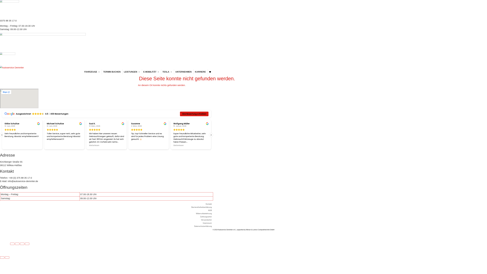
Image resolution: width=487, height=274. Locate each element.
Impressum (207, 223)
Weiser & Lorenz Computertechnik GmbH (260, 230)
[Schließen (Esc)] (27, 244)
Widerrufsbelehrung (204, 213)
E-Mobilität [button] (149, 72)
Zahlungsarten (206, 217)
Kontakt (209, 204)
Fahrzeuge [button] (90, 72)
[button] (211, 135)
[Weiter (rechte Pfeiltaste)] (7, 257)
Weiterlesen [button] (94, 145)
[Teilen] (22, 244)
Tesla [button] (165, 72)
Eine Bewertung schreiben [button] (194, 114)
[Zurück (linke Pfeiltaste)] (2, 257)
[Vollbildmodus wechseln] (17, 244)
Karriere (200, 72)
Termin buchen (112, 72)
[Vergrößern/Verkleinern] (12, 244)
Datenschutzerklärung (203, 226)
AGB (210, 210)
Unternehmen (183, 72)
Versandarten (206, 220)
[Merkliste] (210, 71)
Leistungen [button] (130, 72)
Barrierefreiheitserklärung (201, 207)
